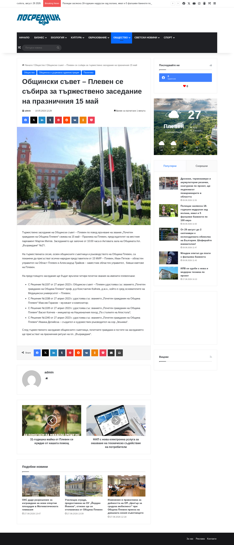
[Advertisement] (185, 317)
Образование (97, 37)
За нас (190, 538)
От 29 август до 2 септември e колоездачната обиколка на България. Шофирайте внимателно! (196, 236)
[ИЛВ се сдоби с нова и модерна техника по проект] (168, 273)
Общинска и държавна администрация (59, 72)
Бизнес (39, 37)
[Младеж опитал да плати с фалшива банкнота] (168, 257)
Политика (88, 72)
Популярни (169, 165)
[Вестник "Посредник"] (39, 20)
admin (28, 111)
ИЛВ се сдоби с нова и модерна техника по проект (194, 272)
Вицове (164, 356)
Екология (57, 37)
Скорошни (202, 165)
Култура (76, 37)
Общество (120, 37)
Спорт (168, 37)
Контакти (211, 538)
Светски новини (145, 37)
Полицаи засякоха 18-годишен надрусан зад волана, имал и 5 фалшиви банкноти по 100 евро (111, 3)
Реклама (200, 538)
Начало (24, 37)
